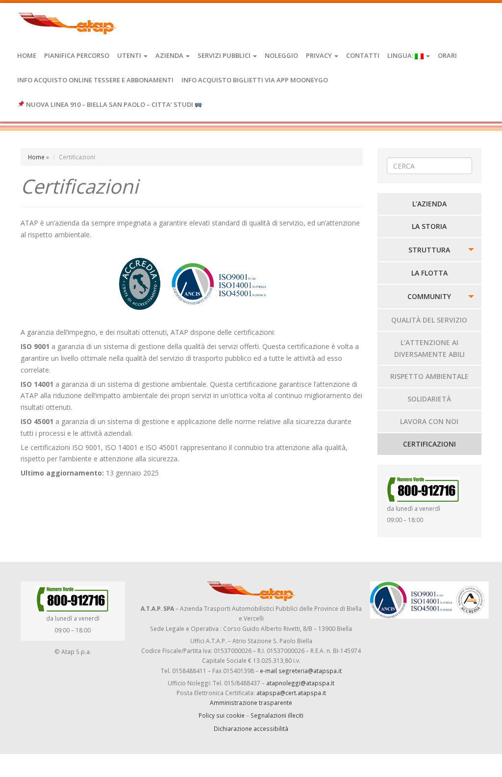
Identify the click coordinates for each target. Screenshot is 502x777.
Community (429, 296)
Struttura (429, 249)
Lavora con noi (429, 421)
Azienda (170, 55)
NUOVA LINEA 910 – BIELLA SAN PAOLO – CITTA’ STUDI (110, 104)
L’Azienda (429, 203)
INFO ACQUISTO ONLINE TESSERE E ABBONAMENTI (95, 79)
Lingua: (401, 55)
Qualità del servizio (429, 320)
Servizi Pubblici (225, 55)
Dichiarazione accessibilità (251, 728)
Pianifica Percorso (76, 55)
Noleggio (281, 55)
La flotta (429, 272)
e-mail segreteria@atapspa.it (301, 671)
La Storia (429, 226)
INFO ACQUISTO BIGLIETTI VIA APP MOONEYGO (254, 79)
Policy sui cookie (222, 715)
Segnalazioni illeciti (277, 715)
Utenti (130, 55)
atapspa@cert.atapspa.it (291, 693)
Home (26, 55)
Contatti (362, 55)
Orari (447, 55)
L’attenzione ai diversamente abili (429, 348)
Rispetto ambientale (429, 376)
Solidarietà (429, 398)
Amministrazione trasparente (251, 702)
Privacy (319, 55)
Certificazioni (429, 444)
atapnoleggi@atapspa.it (300, 683)
